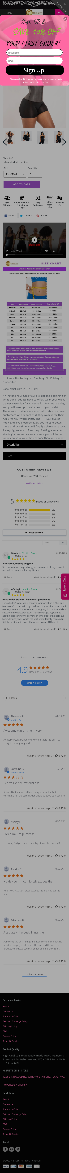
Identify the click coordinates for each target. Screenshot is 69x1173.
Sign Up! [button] (35, 70)
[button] (65, 19)
